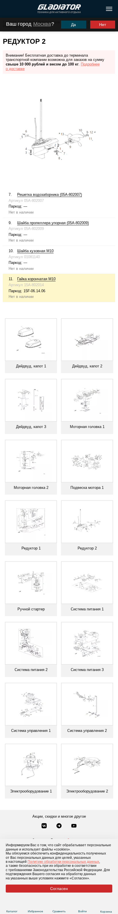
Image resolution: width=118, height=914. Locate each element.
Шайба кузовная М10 (35, 251)
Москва (42, 24)
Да (73, 24)
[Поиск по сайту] (7, 8)
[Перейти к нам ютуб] (73, 826)
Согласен (59, 888)
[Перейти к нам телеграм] (59, 826)
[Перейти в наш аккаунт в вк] (45, 826)
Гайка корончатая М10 (36, 279)
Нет (102, 24)
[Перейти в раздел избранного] (35, 904)
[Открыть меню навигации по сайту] (109, 9)
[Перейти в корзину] (106, 904)
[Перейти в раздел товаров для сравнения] (59, 904)
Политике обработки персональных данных (63, 862)
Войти (82, 911)
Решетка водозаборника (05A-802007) (49, 194)
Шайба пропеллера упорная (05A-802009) (53, 223)
